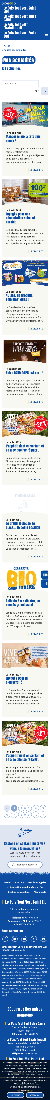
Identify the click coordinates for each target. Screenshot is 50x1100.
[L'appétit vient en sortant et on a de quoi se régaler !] (25, 425)
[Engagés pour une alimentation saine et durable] (25, 193)
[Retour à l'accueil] (13, 3)
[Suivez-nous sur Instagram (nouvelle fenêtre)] (33, 938)
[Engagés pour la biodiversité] (25, 657)
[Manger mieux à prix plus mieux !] (25, 115)
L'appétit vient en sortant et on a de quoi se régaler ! (25, 448)
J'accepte (35, 1095)
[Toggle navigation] (46, 36)
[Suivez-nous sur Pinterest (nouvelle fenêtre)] (43, 938)
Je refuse (15, 1095)
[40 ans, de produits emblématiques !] (25, 274)
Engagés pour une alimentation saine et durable (22, 218)
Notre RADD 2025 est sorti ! (24, 373)
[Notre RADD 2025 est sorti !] (25, 351)
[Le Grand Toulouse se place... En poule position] (25, 502)
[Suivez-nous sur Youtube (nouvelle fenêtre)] (24, 938)
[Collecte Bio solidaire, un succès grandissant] (25, 579)
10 (35, 814)
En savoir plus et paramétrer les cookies (25, 1088)
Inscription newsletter (27, 864)
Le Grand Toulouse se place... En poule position (23, 526)
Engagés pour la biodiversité (22, 680)
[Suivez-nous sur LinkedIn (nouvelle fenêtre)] (14, 938)
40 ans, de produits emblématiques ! (22, 297)
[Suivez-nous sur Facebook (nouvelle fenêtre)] (5, 938)
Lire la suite (36, 169)
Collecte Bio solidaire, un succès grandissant (23, 603)
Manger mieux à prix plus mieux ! (23, 139)
